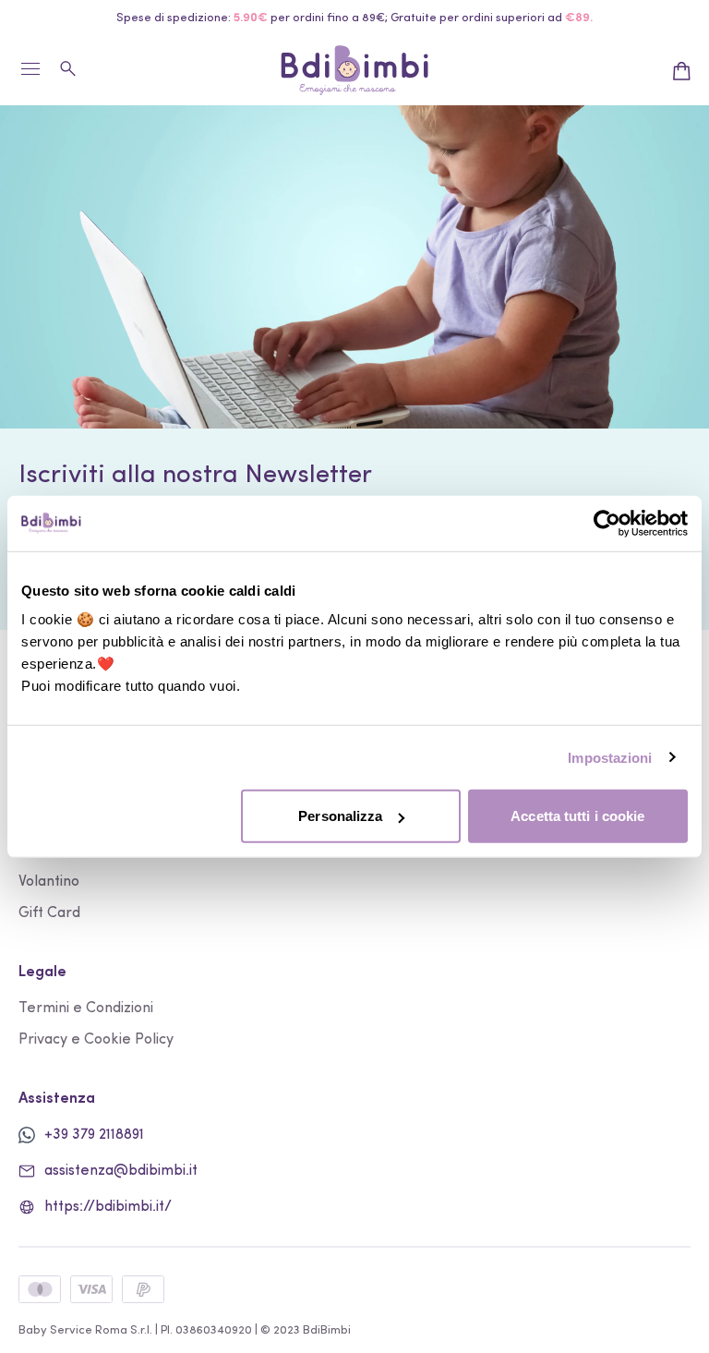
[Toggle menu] (30, 76)
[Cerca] (69, 68)
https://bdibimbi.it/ (108, 1207)
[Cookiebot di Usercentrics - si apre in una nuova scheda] (607, 523)
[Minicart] (681, 71)
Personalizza (340, 816)
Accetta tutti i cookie (577, 816)
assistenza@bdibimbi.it (121, 1171)
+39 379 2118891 (94, 1135)
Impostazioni (610, 757)
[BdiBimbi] (354, 70)
